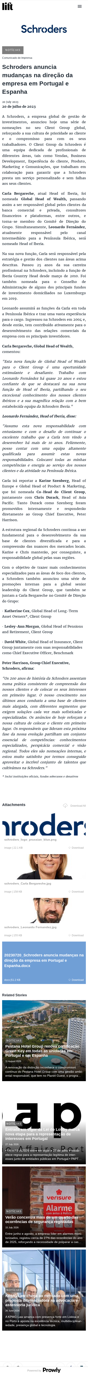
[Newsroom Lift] (8, 10)
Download (78, 847)
